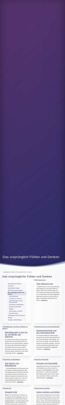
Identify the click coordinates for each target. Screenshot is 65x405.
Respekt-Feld (11, 392)
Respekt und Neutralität (46, 363)
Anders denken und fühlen (48, 392)
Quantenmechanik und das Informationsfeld (46, 332)
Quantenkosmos (6, 272)
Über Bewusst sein (44, 284)
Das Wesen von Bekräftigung (12, 364)
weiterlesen (44, 300)
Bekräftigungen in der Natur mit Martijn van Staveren (16, 334)
